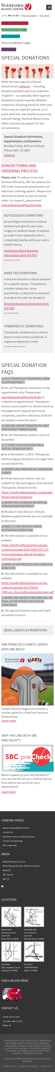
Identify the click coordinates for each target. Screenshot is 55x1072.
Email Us (9, 155)
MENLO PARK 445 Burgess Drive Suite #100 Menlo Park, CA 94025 (10, 934)
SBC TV (6, 879)
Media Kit (7, 870)
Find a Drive (45, 15)
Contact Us (8, 832)
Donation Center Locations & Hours (19, 836)
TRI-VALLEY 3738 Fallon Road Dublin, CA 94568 (31, 967)
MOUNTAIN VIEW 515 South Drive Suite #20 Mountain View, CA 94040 (34, 934)
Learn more (8, 792)
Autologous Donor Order (12, 260)
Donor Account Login (14, 30)
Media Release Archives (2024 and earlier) (21, 866)
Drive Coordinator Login (15, 43)
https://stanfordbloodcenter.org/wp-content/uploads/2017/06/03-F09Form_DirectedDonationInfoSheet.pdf (27, 587)
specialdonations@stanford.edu (21, 205)
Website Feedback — (30, 1066)
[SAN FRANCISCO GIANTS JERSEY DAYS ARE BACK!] (27, 704)
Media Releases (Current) (14, 861)
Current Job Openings (13, 841)
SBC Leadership (10, 845)
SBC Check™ (10, 36)
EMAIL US (7, 1025)
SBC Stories (8, 874)
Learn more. (8, 720)
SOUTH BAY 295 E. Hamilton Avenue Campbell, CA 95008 (10, 967)
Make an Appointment (14, 23)
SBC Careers (8, 49)
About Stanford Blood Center (16, 828)
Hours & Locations (29, 15)
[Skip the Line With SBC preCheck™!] (27, 771)
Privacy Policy (10, 1066)
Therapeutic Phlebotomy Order (14, 346)
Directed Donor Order (11, 313)
